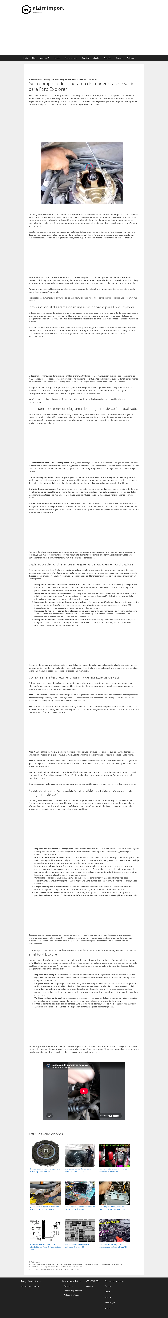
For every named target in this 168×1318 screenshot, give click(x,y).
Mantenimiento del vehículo (111, 1264)
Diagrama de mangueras (50, 1264)
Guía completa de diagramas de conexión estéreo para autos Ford (112, 1207)
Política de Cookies (72, 1295)
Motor (107, 1291)
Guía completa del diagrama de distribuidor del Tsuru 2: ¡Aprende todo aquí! (45, 1247)
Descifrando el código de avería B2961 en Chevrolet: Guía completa (57, 1267)
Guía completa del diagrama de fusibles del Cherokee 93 (77, 1245)
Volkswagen (110, 1302)
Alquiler (96, 58)
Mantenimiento (71, 58)
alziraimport (48, 7)
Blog (34, 58)
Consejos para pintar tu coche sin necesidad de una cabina (78, 1170)
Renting (57, 58)
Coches (108, 1286)
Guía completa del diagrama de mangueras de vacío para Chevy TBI (113, 1245)
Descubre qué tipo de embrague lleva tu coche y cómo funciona (45, 1170)
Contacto (119, 58)
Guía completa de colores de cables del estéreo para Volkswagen (80, 1207)
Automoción (45, 58)
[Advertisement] (84, 36)
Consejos (85, 58)
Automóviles (35, 1264)
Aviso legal (68, 1286)
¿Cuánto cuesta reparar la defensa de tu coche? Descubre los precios (44, 1207)
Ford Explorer (66, 1264)
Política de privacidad (73, 1290)
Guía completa (78, 1264)
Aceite (107, 1308)
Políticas (130, 58)
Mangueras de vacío (92, 1264)
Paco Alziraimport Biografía (30, 1286)
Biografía (107, 58)
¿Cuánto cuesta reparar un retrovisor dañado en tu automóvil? (113, 1170)
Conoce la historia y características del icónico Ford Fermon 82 (55, 1269)
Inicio (25, 58)
